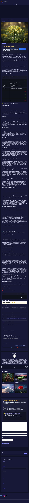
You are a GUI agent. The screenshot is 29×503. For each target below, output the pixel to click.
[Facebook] (11, 347)
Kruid (3, 478)
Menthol (4, 481)
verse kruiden (24, 318)
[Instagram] (4, 495)
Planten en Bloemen (8, 19)
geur (11, 318)
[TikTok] (6, 495)
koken (17, 318)
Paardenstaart (4, 476)
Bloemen (4, 461)
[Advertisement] (14, 11)
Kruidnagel (4, 488)
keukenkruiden (14, 318)
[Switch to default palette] (16, 4)
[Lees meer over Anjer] (21, 388)
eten (10, 318)
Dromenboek (6, 1)
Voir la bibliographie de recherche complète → (20, 345)
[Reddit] (17, 347)
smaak (22, 318)
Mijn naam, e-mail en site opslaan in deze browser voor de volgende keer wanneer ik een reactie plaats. (14, 437)
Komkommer (17, 382)
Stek (3, 483)
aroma (8, 318)
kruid (18, 318)
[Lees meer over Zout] (8, 388)
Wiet (3, 473)
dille (9, 318)
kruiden (20, 318)
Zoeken (2, 452)
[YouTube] (4, 497)
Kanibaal (3, 382)
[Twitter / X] (14, 347)
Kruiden (12, 19)
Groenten (4, 466)
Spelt (3, 486)
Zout (2, 394)
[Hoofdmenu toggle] (13, 4)
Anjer (15, 394)
